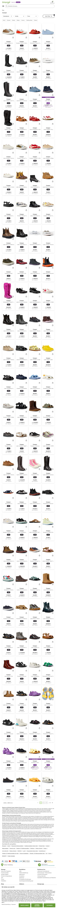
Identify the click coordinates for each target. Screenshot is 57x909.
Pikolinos (32, 848)
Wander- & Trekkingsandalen (22, 848)
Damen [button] (8, 20)
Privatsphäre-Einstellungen (25, 879)
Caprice (47, 846)
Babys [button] (18, 20)
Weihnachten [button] (29, 20)
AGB (20, 871)
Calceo (45, 848)
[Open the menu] (3, 6)
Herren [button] (23, 20)
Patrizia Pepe (42, 846)
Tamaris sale (12, 848)
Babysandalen (5, 848)
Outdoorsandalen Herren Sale (31, 846)
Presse (2, 879)
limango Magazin (4, 874)
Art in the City (5, 851)
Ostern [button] (35, 20)
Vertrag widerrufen (41, 876)
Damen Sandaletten (24, 853)
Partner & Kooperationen (6, 876)
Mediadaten (3, 881)
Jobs (2, 877)
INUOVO (19, 851)
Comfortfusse (42, 851)
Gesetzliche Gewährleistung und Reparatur (46, 877)
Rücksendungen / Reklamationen (44, 872)
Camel (8, 846)
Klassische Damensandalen (17, 846)
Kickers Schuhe (39, 848)
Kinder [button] (13, 20)
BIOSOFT (4, 856)
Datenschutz (22, 874)
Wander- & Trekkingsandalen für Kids (10, 853)
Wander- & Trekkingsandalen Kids (37, 853)
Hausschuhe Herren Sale (32, 851)
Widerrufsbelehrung (23, 872)
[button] (7, 16)
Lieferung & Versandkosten (43, 871)
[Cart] (13, 37)
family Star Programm (6, 871)
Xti (46, 853)
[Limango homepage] (6, 2)
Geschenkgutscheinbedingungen (26, 881)
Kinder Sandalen (11, 856)
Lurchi (24, 851)
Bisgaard (4, 846)
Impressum (21, 877)
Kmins (50, 853)
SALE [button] (4, 20)
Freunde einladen (5, 872)
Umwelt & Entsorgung (42, 874)
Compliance (21, 876)
